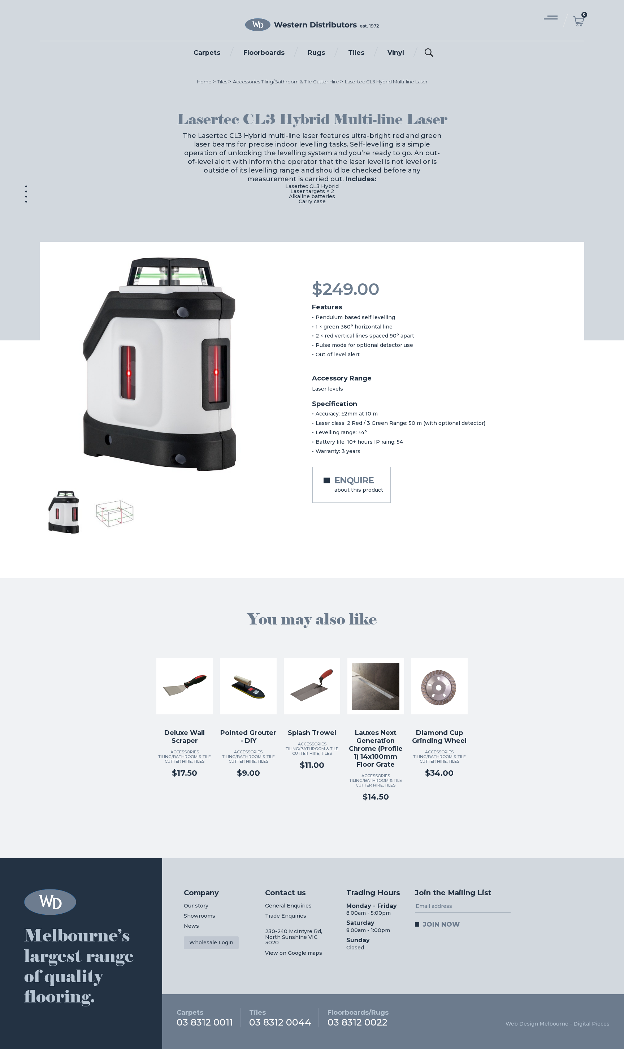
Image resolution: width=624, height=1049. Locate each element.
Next (272, 364)
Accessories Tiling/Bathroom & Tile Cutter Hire (286, 81)
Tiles (356, 52)
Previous (52, 364)
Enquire (358, 484)
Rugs (316, 52)
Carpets (207, 52)
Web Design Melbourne (537, 1023)
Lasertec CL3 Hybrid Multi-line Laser (386, 81)
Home (204, 81)
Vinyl (395, 52)
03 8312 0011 (205, 1018)
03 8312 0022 (358, 1018)
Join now (441, 924)
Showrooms (199, 916)
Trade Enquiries (285, 916)
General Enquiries (288, 905)
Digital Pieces (591, 1023)
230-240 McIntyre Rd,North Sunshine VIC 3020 (293, 937)
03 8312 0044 (280, 1018)
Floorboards (264, 52)
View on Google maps (293, 953)
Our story (196, 905)
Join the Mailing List (453, 892)
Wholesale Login (211, 942)
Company (201, 892)
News (191, 926)
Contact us (285, 892)
